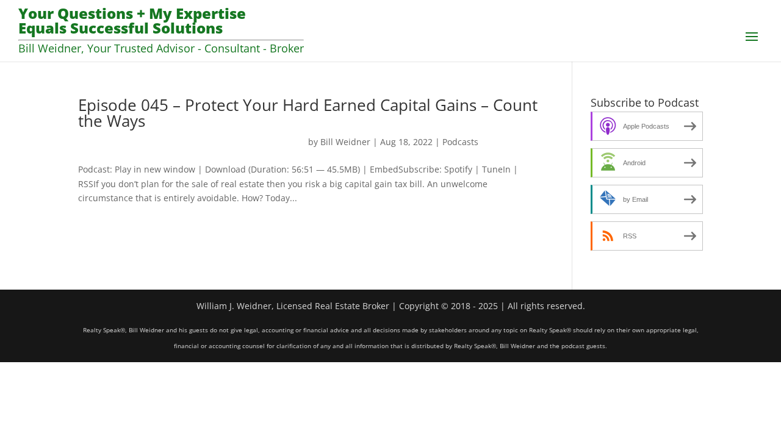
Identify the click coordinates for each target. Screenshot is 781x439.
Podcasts (460, 142)
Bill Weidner (345, 142)
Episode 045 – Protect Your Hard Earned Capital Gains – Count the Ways (308, 113)
